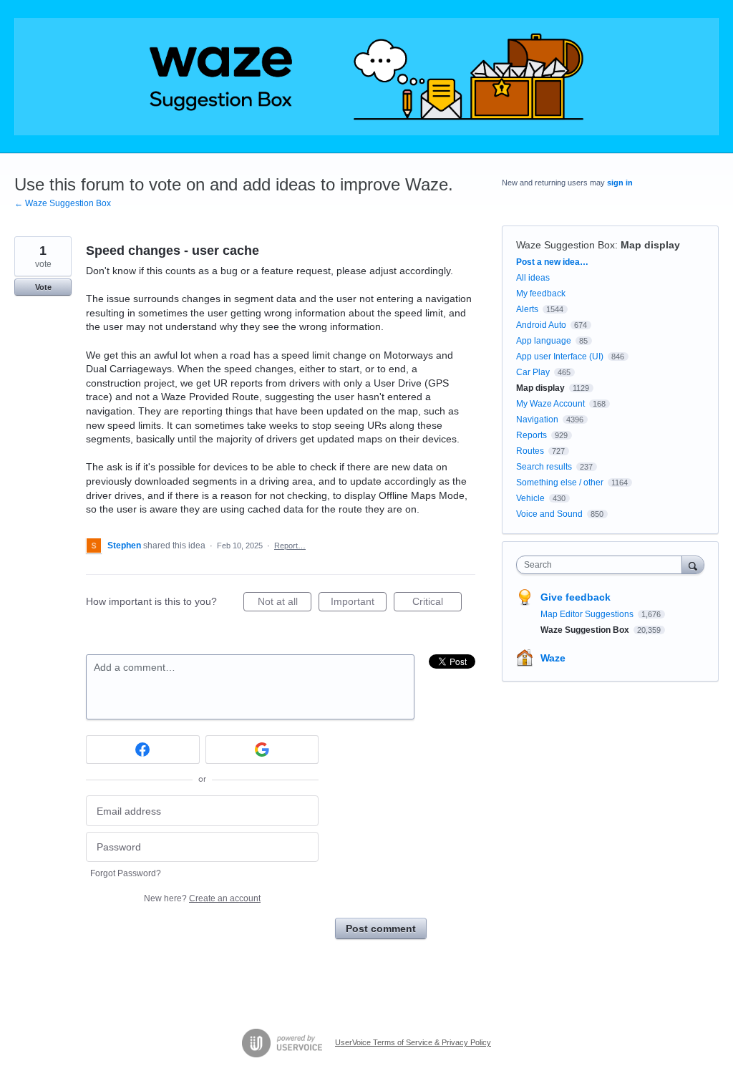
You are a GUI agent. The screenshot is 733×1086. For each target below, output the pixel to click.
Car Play (533, 372)
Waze (552, 658)
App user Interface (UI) (559, 357)
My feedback (540, 294)
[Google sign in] (262, 749)
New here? (202, 898)
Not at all (284, 603)
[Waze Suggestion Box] (366, 76)
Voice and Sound (549, 514)
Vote (43, 287)
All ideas (533, 278)
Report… (290, 545)
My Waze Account (550, 404)
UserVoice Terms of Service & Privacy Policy (413, 1042)
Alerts (527, 309)
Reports (531, 435)
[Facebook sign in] (143, 749)
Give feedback (575, 597)
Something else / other (559, 482)
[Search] (692, 564)
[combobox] (602, 565)
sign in (620, 182)
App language (543, 341)
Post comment (381, 928)
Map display (650, 245)
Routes (530, 451)
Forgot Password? (125, 873)
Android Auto (541, 325)
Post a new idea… (552, 262)
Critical (437, 603)
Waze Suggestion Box (565, 245)
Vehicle (530, 498)
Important (359, 603)
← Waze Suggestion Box (62, 203)
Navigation (537, 419)
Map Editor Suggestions (588, 614)
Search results (544, 467)
